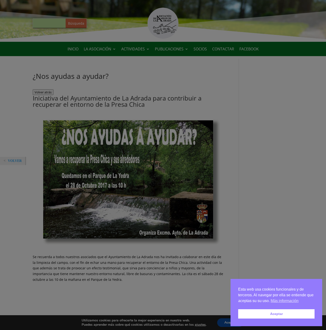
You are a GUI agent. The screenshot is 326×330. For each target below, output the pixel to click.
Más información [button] (285, 301)
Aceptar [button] (276, 314)
